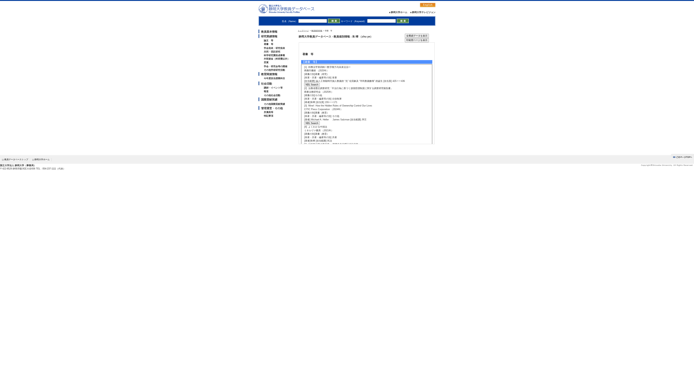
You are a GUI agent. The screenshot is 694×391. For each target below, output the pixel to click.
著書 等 (268, 44)
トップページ (303, 31)
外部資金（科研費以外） (277, 58)
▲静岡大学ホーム (398, 12)
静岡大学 (290, 8)
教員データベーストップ (16, 159)
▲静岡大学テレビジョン (423, 12)
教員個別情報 (316, 31)
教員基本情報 (269, 31)
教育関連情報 (269, 74)
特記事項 (268, 115)
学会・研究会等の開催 (275, 66)
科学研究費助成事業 (274, 55)
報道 (266, 91)
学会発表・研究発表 (274, 48)
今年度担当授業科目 (274, 78)
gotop (682, 156)
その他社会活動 (272, 95)
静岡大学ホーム (42, 159)
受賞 (266, 62)
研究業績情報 (269, 36)
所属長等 (268, 112)
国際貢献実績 (269, 99)
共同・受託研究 (272, 51)
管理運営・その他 (272, 108)
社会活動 (266, 83)
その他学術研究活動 (274, 70)
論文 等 (268, 40)
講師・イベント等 (273, 87)
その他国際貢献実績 (274, 104)
